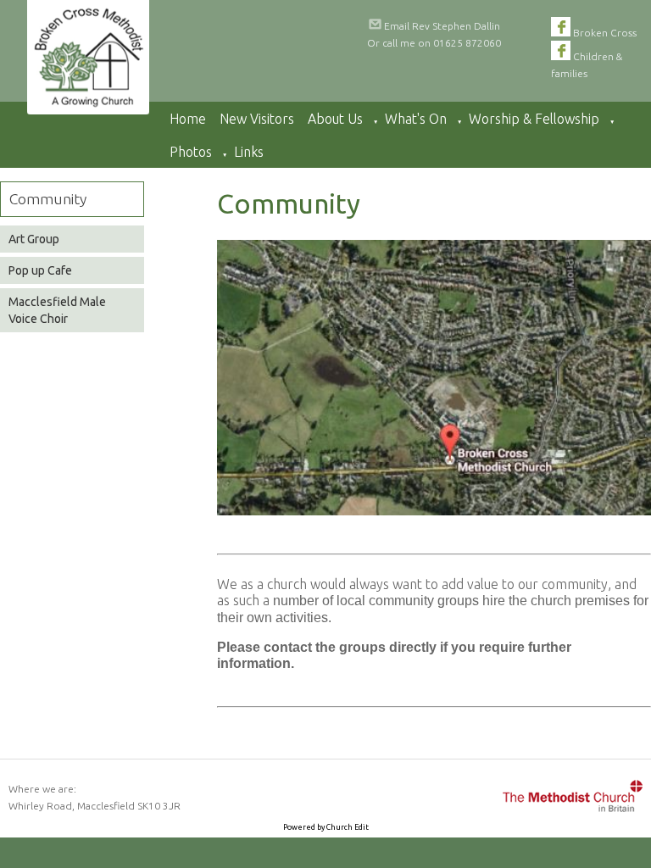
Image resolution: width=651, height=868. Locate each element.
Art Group (33, 239)
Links (249, 151)
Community (47, 199)
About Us (335, 118)
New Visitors (257, 118)
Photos (191, 151)
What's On (416, 118)
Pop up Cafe (40, 270)
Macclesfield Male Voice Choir (57, 310)
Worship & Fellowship (534, 118)
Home (188, 118)
